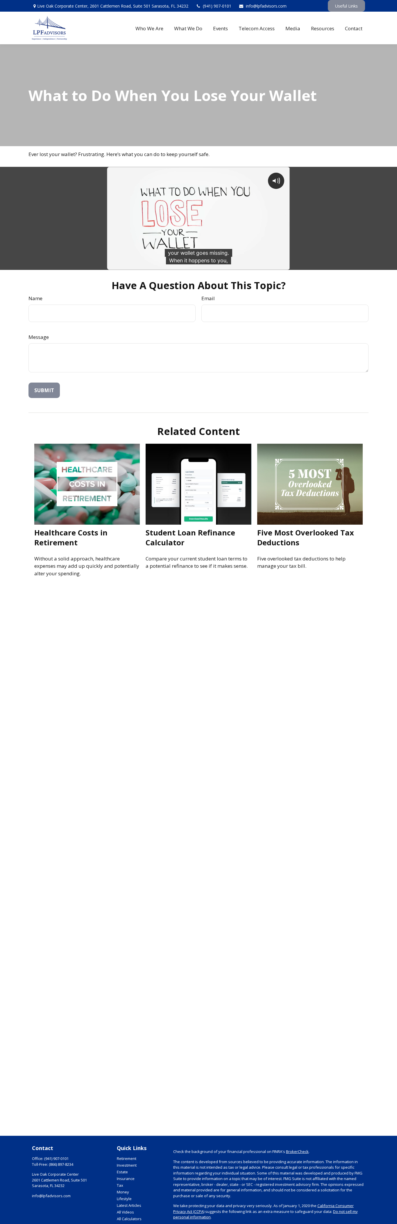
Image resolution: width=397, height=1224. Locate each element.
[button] (149, 28)
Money (123, 1192)
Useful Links (346, 6)
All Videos (125, 1212)
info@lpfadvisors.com (266, 6)
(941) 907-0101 (217, 6)
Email (208, 298)
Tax (120, 1185)
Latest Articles (129, 1205)
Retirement (126, 1158)
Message (38, 337)
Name (35, 298)
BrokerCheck (297, 1151)
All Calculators (129, 1218)
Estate (122, 1172)
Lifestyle (124, 1198)
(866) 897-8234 (61, 1164)
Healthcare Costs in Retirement (71, 537)
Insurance (126, 1178)
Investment (127, 1165)
